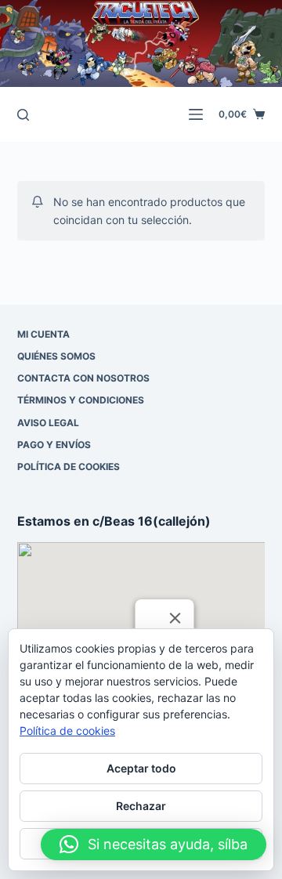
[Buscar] (23, 115)
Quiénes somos (56, 356)
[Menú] (196, 114)
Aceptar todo (141, 768)
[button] (153, 844)
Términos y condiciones (80, 400)
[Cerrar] (174, 618)
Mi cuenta (43, 334)
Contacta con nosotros (83, 378)
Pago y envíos (54, 444)
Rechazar (141, 805)
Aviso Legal (48, 423)
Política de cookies (68, 466)
